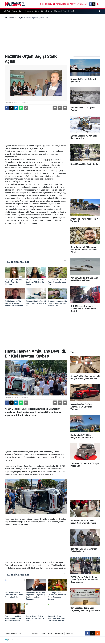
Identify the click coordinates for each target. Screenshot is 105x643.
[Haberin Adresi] (15, 4)
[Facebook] (7, 108)
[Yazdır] (26, 108)
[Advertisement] (52, 36)
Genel (72, 11)
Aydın (21, 18)
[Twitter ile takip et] (93, 4)
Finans (65, 11)
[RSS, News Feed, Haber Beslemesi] (97, 633)
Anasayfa (10, 18)
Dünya (43, 11)
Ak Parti (7, 11)
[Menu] (99, 11)
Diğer (37, 11)
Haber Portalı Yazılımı (15, 640)
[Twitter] (11, 108)
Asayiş (14, 11)
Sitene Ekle (69, 633)
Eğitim (50, 11)
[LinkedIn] (16, 108)
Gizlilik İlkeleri (59, 633)
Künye (43, 633)
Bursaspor (29, 11)
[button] (55, 108)
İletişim (49, 633)
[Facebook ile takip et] (90, 4)
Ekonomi (57, 11)
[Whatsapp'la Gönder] (21, 108)
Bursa (21, 11)
